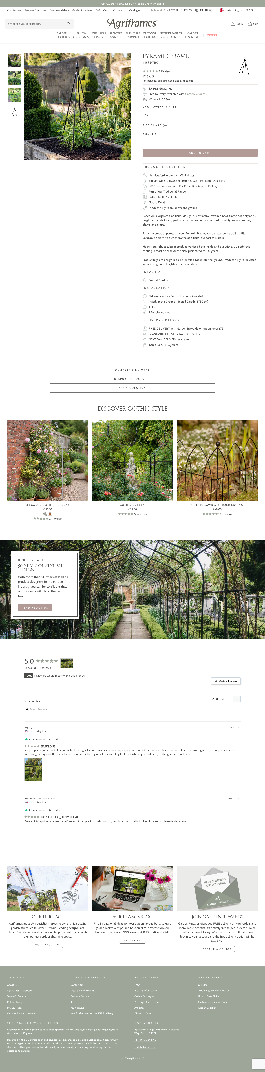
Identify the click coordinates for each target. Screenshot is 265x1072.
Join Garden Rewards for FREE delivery (92, 1013)
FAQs (137, 984)
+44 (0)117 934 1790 (145, 1039)
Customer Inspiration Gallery (214, 1002)
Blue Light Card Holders (147, 1002)
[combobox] (39, 24)
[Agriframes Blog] (132, 888)
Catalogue (134, 10)
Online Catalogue (144, 996)
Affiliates (139, 1007)
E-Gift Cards (103, 10)
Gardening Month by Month (213, 990)
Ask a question (132, 388)
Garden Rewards (196, 94)
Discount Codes (143, 1013)
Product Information (145, 990)
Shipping (163, 80)
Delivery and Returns (82, 990)
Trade (74, 1002)
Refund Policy (15, 1002)
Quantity (151, 134)
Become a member (217, 949)
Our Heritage (14, 10)
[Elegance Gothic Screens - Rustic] (50, 514)
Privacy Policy (15, 1007)
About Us (12, 984)
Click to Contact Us (145, 1046)
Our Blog (202, 984)
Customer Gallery (59, 10)
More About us (47, 944)
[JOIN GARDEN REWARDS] (217, 888)
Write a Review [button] (228, 681)
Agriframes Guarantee (19, 990)
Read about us (35, 607)
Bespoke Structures (35, 10)
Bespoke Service (80, 996)
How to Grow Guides (209, 996)
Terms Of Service (16, 996)
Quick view (48, 497)
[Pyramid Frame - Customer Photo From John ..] (67, 663)
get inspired (132, 940)
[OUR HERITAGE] (47, 888)
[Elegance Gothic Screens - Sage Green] (45, 514)
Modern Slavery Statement (22, 1013)
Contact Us (119, 10)
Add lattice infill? (160, 107)
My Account (77, 1007)
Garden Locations (82, 10)
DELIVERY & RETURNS (132, 369)
